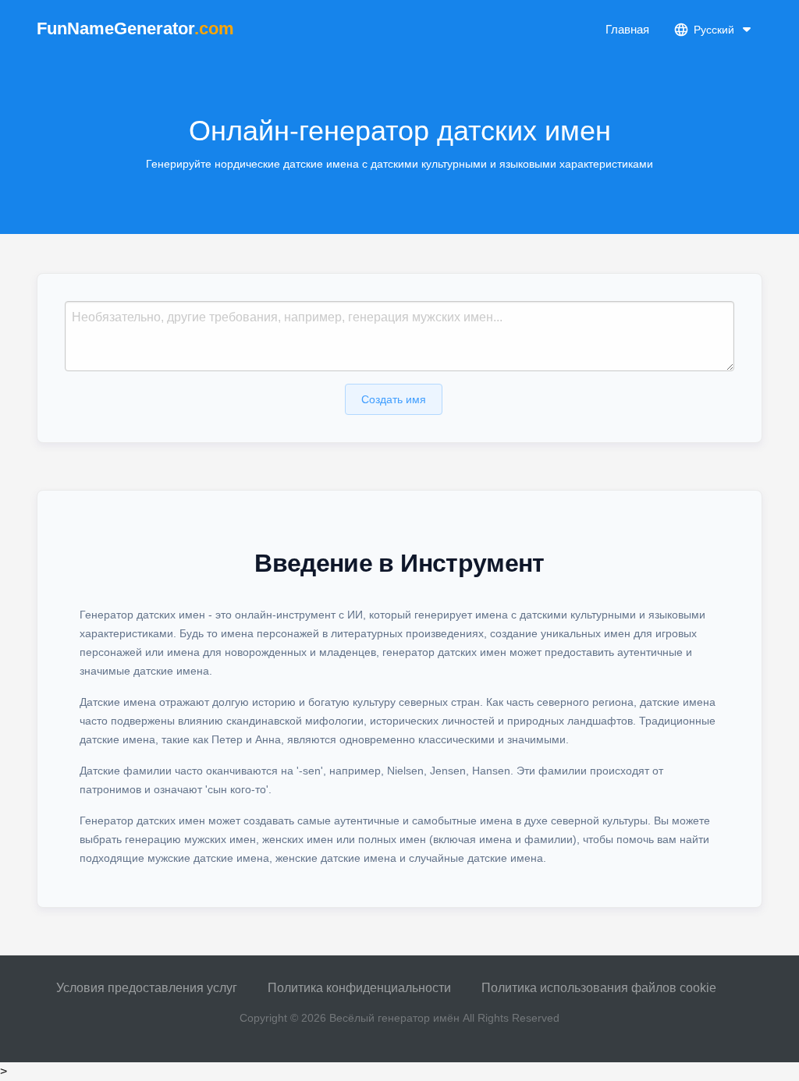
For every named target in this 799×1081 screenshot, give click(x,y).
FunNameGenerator (135, 28)
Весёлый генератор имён (394, 1018)
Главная (627, 29)
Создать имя (393, 399)
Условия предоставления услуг (146, 987)
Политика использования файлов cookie (598, 987)
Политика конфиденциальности (359, 987)
